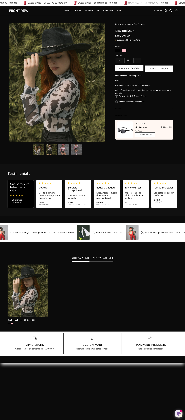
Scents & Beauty (17, 389)
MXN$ (156, 10)
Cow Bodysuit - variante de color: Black (9, 323)
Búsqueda (48, 376)
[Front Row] (19, 10)
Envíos (118, 108)
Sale (11, 393)
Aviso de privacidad (53, 389)
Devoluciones (121, 115)
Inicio (117, 24)
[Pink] (124, 50)
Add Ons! (13, 384)
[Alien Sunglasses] (125, 129)
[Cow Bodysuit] (38, 149)
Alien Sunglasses (141, 127)
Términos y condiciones (55, 393)
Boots (12, 380)
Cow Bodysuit (13, 320)
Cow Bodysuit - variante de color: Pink (12, 323)
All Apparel (126, 24)
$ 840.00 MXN (29, 320)
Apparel (13, 376)
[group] (92, 294)
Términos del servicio (54, 397)
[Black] (117, 50)
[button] (165, 10)
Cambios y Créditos (53, 384)
